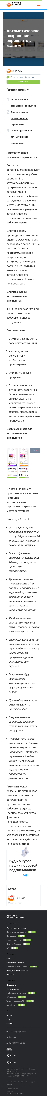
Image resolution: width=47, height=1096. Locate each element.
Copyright (10, 1091)
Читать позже (23, 82)
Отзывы (10, 1016)
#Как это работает (15, 903)
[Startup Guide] (23, 1049)
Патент (9, 1086)
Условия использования (16, 928)
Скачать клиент (13, 989)
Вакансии (10, 1024)
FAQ (8, 1020)
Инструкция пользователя (17, 970)
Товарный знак (12, 1089)
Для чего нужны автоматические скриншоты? (19, 118)
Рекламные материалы (16, 962)
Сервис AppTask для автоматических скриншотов (21, 136)
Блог (8, 958)
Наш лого (10, 974)
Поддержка (11, 985)
